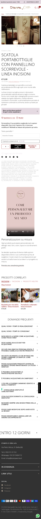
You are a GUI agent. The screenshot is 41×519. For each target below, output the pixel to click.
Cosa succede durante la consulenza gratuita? (17, 397)
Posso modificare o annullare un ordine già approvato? (16, 417)
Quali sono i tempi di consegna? (15, 331)
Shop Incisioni (6, 285)
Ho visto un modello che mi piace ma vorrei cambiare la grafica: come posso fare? (17, 357)
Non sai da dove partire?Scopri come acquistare (12, 111)
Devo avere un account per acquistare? (13, 343)
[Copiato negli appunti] (17, 157)
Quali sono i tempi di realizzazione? (17, 326)
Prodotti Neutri (30, 281)
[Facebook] (2, 157)
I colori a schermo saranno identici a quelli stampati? (18, 384)
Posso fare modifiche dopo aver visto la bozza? (18, 410)
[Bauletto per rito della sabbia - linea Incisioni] (10, 295)
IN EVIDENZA (7, 467)
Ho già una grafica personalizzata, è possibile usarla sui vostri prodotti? (17, 350)
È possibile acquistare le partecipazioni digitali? (12, 372)
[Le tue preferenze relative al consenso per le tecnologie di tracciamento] (2, 389)
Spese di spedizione (13, 81)
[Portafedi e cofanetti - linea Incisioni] (30, 295)
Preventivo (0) (40, 388)
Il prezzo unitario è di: (13, 141)
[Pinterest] (10, 157)
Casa (2, 14)
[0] (38, 8)
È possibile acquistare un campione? (17, 378)
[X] (6, 157)
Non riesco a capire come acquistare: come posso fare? (17, 337)
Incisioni (5, 281)
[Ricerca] (35, 8)
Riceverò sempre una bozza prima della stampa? (18, 404)
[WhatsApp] (14, 157)
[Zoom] (35, 20)
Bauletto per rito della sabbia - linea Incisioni (10, 306)
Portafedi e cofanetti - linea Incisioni (29, 306)
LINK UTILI (6, 473)
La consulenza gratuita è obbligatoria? (12, 390)
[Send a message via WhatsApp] (38, 516)
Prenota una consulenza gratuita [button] (12, 265)
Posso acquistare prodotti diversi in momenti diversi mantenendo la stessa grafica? (18, 365)
